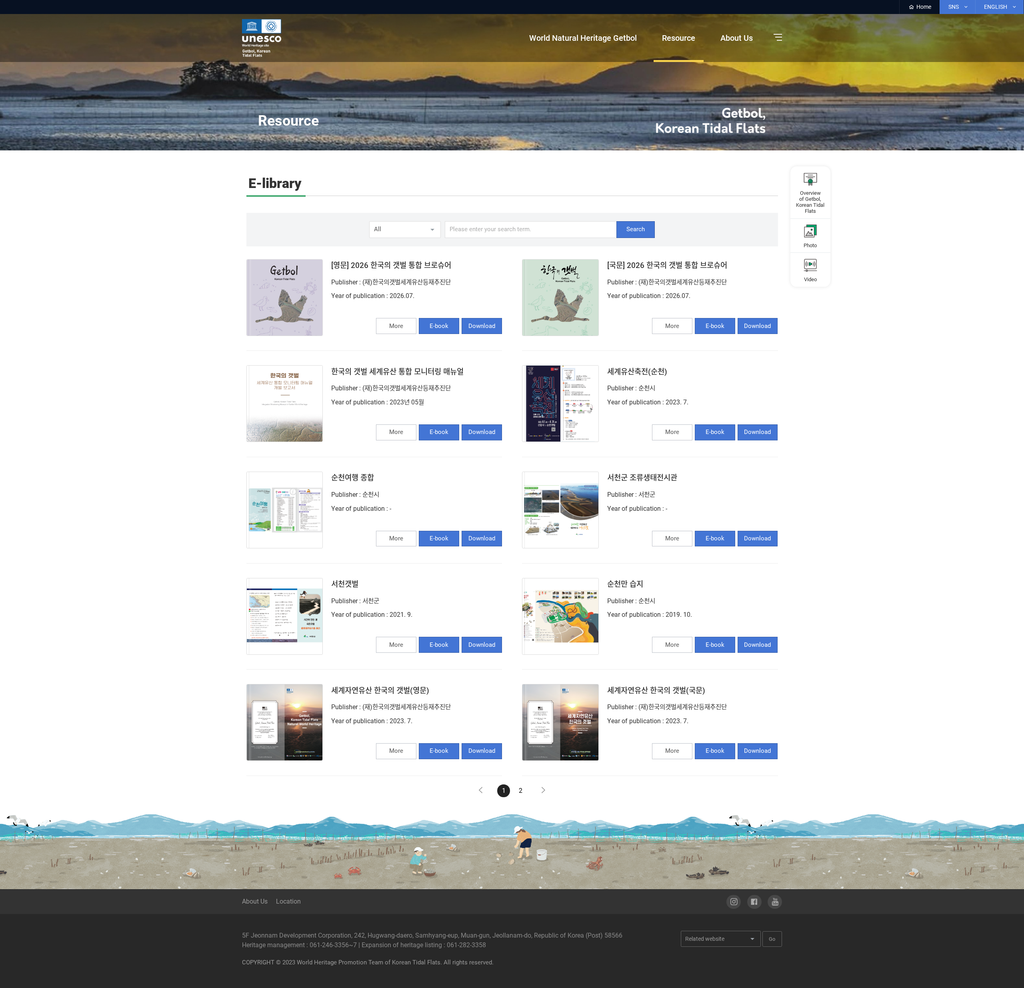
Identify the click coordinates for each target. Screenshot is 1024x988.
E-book (439, 326)
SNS (954, 7)
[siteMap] (776, 37)
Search (635, 229)
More (396, 326)
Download (481, 326)
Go (772, 939)
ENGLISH (996, 7)
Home (923, 7)
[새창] (733, 902)
